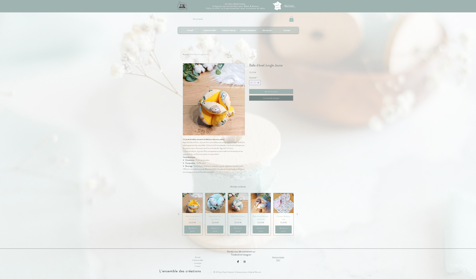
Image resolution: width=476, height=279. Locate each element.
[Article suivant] (297, 214)
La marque (197, 263)
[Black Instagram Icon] (244, 261)
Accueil (185, 54)
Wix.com (258, 272)
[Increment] (258, 82)
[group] (238, 214)
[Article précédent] (178, 214)
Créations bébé (197, 260)
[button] (291, 19)
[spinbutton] (255, 82)
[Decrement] (251, 82)
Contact (198, 266)
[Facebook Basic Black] (238, 261)
